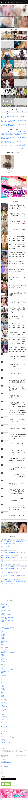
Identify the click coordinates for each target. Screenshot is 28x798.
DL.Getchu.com (4, 726)
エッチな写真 (4, 668)
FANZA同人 (3, 728)
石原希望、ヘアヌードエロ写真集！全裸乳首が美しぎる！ (13, 145)
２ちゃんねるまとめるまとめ (7, 617)
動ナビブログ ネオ (5, 624)
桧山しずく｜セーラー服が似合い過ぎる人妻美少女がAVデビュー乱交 (13, 137)
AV (1, 772)
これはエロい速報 (4, 655)
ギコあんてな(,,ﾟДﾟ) (5, 606)
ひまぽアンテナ (4, 616)
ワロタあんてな (4, 642)
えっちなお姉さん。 (5, 659)
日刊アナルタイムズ (5, 674)
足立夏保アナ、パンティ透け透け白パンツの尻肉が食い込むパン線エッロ (13, 120)
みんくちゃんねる (4, 651)
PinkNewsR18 (4, 618)
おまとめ (3, 613)
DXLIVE (2, 705)
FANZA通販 (3, 718)
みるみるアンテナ (4, 634)
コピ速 (2, 635)
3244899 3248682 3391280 (8, 579)
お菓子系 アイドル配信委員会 (7, 742)
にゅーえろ (3, 611)
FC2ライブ (3, 708)
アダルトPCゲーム (5, 719)
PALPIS (2, 695)
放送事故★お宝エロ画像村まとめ (8, 652)
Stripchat (3, 711)
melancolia (3, 675)
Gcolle (2, 692)
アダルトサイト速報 (5, 623)
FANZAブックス (4, 716)
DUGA (2, 684)
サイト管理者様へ (4, 766)
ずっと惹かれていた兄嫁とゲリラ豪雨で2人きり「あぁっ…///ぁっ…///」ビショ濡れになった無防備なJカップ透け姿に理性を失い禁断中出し (13, 133)
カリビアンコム (4, 685)
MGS (2, 682)
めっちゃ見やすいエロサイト (7, 620)
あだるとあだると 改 (5, 672)
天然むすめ (3, 688)
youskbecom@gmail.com (6, 762)
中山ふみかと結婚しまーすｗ (8, 539)
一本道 (2, 686)
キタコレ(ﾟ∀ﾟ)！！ (5, 641)
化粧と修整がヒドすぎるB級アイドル (10, 557)
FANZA (2, 681)
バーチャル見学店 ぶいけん (6, 709)
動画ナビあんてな (4, 631)
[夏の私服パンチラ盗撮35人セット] (20, 527)
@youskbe (6, 763)
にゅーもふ (3, 638)
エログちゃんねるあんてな (6, 610)
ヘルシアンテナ (4, 630)
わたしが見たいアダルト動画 (7, 669)
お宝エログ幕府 (4, 650)
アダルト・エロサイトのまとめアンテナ (9, 627)
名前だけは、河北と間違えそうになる (10, 575)
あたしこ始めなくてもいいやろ (9, 546)
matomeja (3, 640)
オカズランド (4, 654)
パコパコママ (4, 689)
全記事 (2, 771)
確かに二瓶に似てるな (6, 564)
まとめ (12, 172)
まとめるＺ (3, 621)
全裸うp (3, 561)
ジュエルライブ (4, 702)
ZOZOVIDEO (3, 667)
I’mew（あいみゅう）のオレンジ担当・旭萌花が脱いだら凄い (13, 117)
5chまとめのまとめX (5, 628)
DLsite (2, 725)
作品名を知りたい (5, 555)
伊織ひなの (4, 586)
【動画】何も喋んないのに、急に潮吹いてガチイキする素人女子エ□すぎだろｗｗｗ (13, 124)
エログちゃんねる (4, 609)
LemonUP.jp (3, 740)
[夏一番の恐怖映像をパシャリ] (7, 527)
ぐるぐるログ (4, 633)
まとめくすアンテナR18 (6, 614)
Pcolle (2, 693)
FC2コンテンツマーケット (6, 691)
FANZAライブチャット (5, 706)
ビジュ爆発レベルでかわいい (8, 552)
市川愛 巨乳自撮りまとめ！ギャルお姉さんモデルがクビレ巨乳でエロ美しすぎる (14, 141)
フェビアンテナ (4, 603)
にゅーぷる (3, 607)
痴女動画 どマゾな (5, 671)
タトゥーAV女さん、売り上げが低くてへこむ (12, 111)
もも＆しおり (4, 114)
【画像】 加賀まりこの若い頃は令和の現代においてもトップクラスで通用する (7, 170)
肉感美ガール (4, 661)
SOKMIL (2, 696)
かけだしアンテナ (4, 637)
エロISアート (3, 644)
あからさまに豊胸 (5, 572)
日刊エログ (3, 657)
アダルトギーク (4, 658)
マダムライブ (4, 703)
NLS (2, 733)
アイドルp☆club (4, 604)
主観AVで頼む (4, 550)
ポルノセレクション (5, 625)
